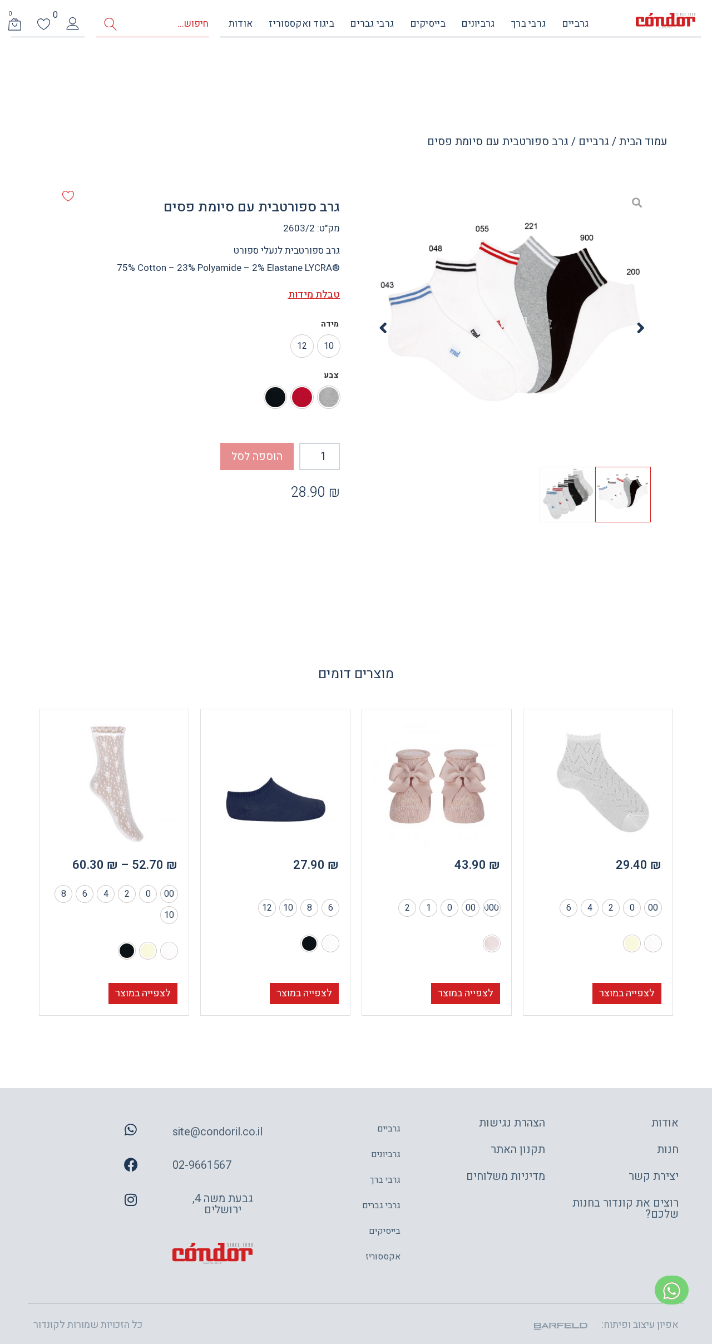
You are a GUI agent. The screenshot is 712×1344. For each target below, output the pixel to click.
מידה (330, 324)
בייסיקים (428, 24)
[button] (640, 328)
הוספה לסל (257, 456)
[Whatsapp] (131, 1130)
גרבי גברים (372, 24)
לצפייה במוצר (627, 993)
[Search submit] (110, 24)
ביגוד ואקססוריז (301, 24)
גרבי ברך (528, 24)
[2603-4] (512, 328)
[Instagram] (131, 1200)
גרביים (575, 24)
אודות (241, 24)
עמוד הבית (643, 142)
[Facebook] (131, 1165)
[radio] (329, 346)
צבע (331, 375)
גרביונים (478, 24)
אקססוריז (382, 1256)
